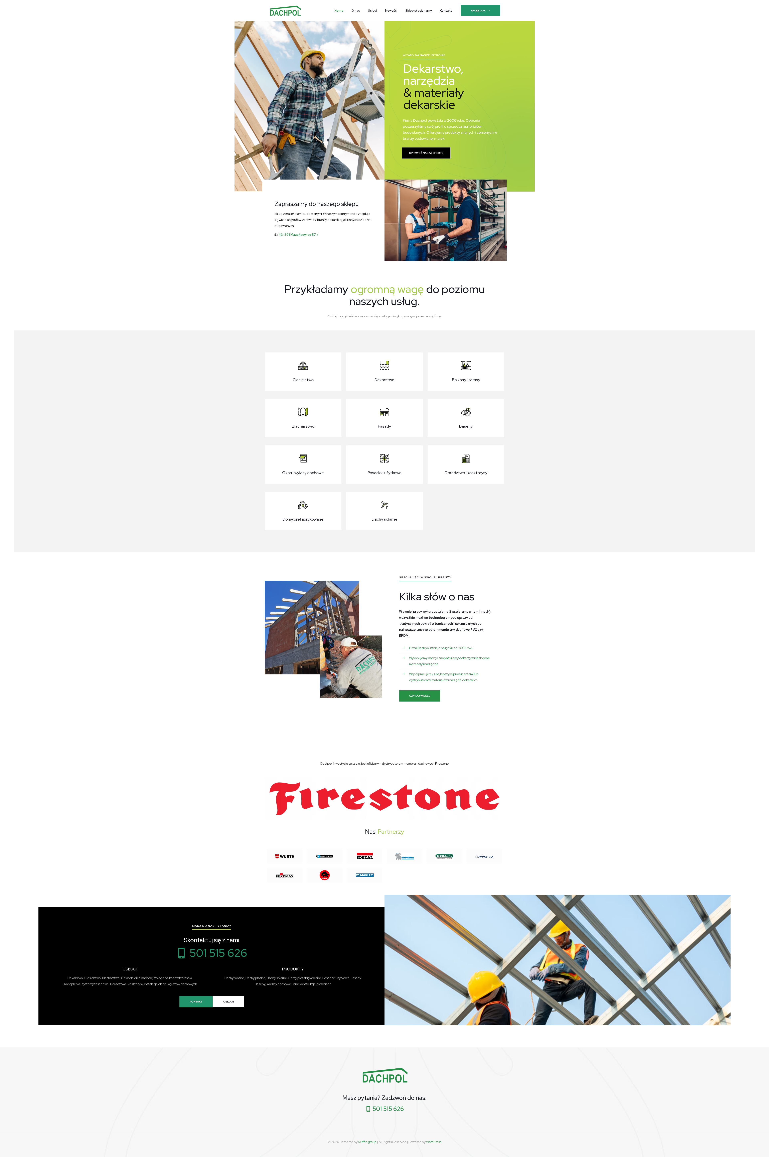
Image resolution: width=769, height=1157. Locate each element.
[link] (445, 220)
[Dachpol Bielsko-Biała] (285, 10)
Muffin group (367, 1142)
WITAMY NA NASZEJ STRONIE (424, 55)
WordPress (433, 1142)
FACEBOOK (478, 10)
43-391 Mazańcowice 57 (297, 235)
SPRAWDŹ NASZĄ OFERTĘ (426, 153)
